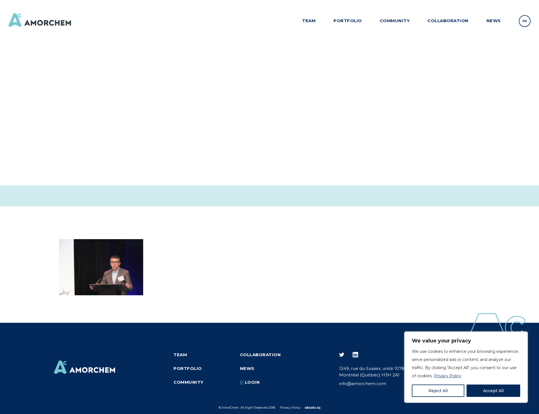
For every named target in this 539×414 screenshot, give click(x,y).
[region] (466, 367)
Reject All (438, 390)
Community (395, 20)
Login (252, 382)
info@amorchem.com (362, 383)
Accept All (493, 390)
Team (309, 20)
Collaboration (448, 20)
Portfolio (348, 20)
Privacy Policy (447, 375)
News (494, 20)
